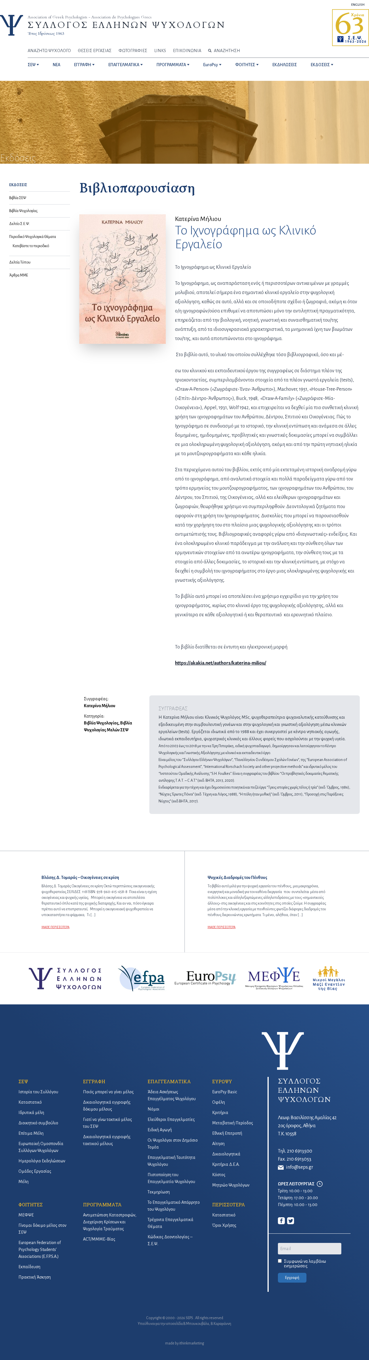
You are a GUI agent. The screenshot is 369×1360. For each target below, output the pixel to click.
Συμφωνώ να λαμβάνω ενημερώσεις (305, 1263)
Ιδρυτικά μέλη (31, 1112)
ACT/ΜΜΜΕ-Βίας (99, 1239)
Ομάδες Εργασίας (34, 1171)
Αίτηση (218, 1143)
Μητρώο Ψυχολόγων (230, 1185)
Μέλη (23, 1181)
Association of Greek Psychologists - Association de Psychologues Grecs (90, 17)
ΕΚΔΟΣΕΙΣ (320, 64)
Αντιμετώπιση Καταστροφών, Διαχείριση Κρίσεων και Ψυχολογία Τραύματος (109, 1222)
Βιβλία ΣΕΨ (17, 198)
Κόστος (218, 1174)
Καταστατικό (30, 1102)
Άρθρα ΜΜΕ (18, 275)
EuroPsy (210, 64)
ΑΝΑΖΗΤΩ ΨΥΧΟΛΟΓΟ (49, 50)
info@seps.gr (299, 1167)
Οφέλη (218, 1102)
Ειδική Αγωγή (160, 1130)
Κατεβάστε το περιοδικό (31, 246)
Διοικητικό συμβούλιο (38, 1123)
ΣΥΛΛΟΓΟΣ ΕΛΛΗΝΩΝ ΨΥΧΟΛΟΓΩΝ (126, 25)
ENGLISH (357, 4)
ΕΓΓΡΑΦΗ (82, 64)
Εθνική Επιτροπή (227, 1133)
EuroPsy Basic (224, 1092)
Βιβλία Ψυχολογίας (23, 211)
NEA (56, 64)
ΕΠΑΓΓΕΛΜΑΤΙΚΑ (123, 64)
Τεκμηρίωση (159, 1192)
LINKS (160, 50)
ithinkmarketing (191, 1343)
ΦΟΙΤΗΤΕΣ (245, 64)
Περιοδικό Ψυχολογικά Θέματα (32, 237)
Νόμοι (153, 1109)
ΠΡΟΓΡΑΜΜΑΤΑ (171, 64)
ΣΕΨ (31, 64)
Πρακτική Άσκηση (34, 1277)
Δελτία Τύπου (20, 262)
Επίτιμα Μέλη (31, 1133)
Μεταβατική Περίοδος (232, 1123)
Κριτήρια (220, 1112)
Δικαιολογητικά (226, 1154)
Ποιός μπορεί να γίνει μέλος (108, 1092)
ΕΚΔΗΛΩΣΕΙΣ (284, 64)
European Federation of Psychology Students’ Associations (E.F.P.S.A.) (39, 1249)
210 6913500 (299, 1151)
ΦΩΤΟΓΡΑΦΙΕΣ (132, 50)
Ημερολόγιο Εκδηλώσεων (41, 1161)
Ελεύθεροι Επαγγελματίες (171, 1119)
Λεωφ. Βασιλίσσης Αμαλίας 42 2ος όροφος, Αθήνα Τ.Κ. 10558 (307, 1125)
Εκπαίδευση (29, 1266)
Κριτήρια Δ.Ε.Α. (226, 1164)
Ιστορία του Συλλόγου (38, 1092)
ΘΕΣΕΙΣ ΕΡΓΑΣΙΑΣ (95, 50)
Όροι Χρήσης (224, 1225)
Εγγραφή (292, 1278)
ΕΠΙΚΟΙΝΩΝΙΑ (187, 50)
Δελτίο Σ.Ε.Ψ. (19, 224)
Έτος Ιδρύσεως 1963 (46, 33)
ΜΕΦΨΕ (26, 1215)
